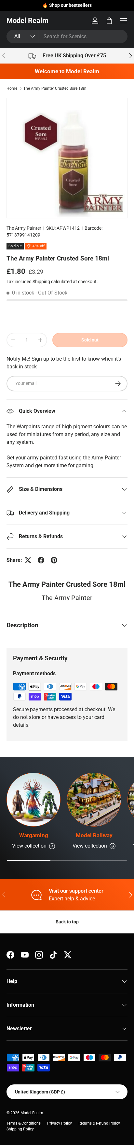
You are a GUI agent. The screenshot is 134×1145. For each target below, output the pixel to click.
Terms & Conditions (24, 1123)
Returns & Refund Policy (99, 1123)
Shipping (41, 281)
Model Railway (94, 835)
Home (12, 88)
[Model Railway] (94, 799)
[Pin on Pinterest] (53, 560)
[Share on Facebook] (40, 560)
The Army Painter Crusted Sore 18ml (55, 88)
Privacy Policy (59, 1123)
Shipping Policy (20, 1129)
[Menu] (123, 21)
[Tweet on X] (27, 560)
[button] (109, 21)
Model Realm (31, 1113)
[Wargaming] (33, 799)
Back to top (67, 921)
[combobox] (67, 36)
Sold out (90, 339)
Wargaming (33, 835)
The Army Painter (24, 228)
